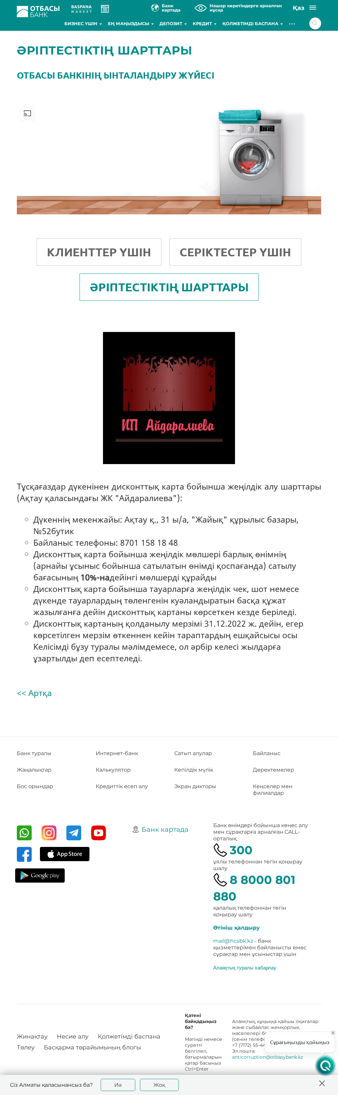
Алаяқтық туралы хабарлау (244, 967)
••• (292, 23)
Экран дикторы (195, 786)
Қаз (298, 8)
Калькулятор (113, 770)
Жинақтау (32, 1036)
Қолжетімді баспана (251, 23)
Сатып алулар (193, 753)
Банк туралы (34, 753)
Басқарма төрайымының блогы (92, 1047)
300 (241, 850)
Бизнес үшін (81, 23)
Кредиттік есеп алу (122, 786)
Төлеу (26, 1047)
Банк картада (165, 829)
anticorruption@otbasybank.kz (267, 1057)
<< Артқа (34, 692)
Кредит (203, 23)
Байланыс (267, 753)
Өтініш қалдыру (236, 928)
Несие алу (72, 1036)
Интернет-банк (117, 753)
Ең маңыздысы (129, 23)
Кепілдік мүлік (193, 770)
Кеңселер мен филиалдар (272, 789)
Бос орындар (35, 786)
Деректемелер (273, 770)
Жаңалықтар (34, 770)
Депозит (171, 23)
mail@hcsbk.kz (233, 941)
